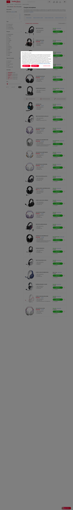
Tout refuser (35, 65)
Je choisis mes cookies (46, 65)
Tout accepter (26, 65)
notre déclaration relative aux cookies (43, 63)
